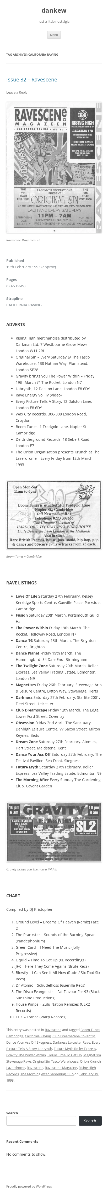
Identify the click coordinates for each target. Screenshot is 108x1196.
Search (12, 1113)
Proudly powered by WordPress (29, 1186)
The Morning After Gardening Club (47, 1074)
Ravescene (53, 1029)
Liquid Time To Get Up (64, 1055)
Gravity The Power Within (26, 1055)
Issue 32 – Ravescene (31, 79)
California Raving (38, 1036)
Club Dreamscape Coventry (73, 1036)
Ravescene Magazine (61, 1067)
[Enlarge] (95, 108)
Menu (54, 35)
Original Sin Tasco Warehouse (55, 1061)
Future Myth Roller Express (75, 1048)
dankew (54, 10)
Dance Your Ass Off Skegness (28, 1042)
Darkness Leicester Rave (71, 1042)
